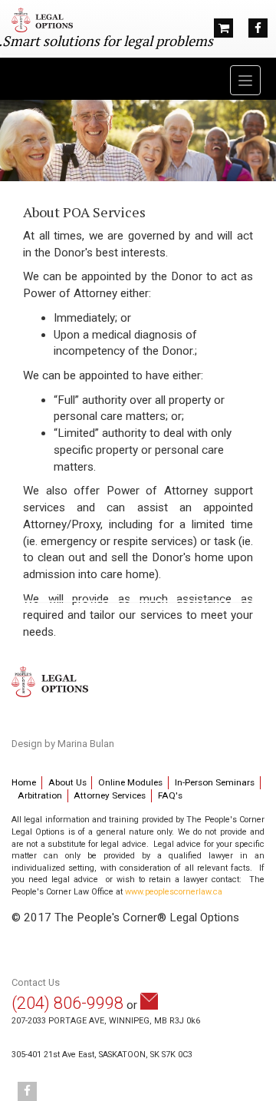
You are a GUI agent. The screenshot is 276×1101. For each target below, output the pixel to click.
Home (24, 782)
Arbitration (40, 795)
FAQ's (170, 795)
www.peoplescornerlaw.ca (173, 892)
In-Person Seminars (215, 782)
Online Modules (130, 782)
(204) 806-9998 (67, 1003)
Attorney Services (110, 795)
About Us (67, 782)
